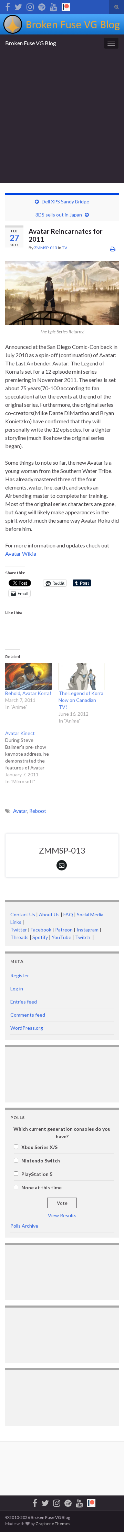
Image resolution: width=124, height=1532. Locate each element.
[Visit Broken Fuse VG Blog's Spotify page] (41, 6)
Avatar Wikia (20, 553)
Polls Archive (24, 1226)
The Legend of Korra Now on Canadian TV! (81, 700)
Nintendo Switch (40, 1160)
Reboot (37, 811)
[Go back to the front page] (62, 24)
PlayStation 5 (36, 1174)
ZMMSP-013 (45, 247)
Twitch (83, 937)
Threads (19, 937)
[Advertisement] (62, 117)
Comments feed (27, 1015)
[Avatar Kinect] (32, 757)
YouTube (61, 937)
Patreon (63, 930)
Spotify (40, 937)
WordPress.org (26, 1028)
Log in (16, 988)
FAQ (68, 914)
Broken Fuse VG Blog (30, 43)
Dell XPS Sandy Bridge (65, 201)
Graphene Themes (52, 1523)
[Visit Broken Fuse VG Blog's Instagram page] (30, 6)
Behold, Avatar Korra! (28, 693)
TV (64, 247)
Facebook (41, 930)
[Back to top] (108, 1516)
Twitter (18, 930)
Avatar (20, 811)
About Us (49, 914)
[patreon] (66, 6)
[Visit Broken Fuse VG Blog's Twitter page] (18, 6)
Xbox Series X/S (39, 1147)
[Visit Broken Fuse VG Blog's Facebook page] (7, 6)
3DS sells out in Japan (58, 215)
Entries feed (23, 1002)
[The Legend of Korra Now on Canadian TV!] (82, 676)
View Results (62, 1215)
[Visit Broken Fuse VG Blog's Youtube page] (53, 6)
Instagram (87, 930)
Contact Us (22, 914)
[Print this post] (112, 248)
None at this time (41, 1187)
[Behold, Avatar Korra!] (28, 676)
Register (19, 975)
